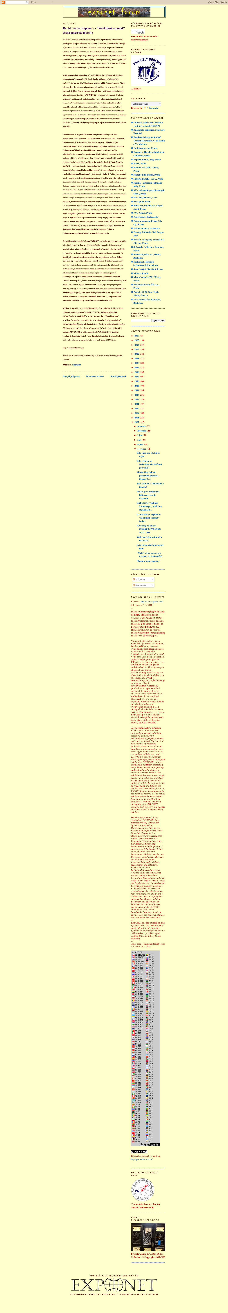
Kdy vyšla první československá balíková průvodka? (149, 464)
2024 (137, 344)
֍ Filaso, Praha (138, 163)
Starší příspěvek (118, 376)
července (142, 448)
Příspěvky (140, 579)
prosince (141, 426)
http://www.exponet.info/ (152, 601)
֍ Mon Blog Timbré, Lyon (144, 197)
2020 (137, 363)
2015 (137, 385)
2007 (137, 422)
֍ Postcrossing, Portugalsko (144, 216)
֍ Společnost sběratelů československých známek (144, 263)
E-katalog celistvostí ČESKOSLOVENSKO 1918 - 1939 (149, 529)
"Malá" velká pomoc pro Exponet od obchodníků (149, 554)
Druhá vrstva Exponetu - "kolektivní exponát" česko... (149, 518)
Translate (153, 108)
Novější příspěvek (71, 376)
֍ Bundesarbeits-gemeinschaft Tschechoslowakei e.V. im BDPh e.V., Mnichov (148, 141)
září (139, 439)
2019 (137, 367)
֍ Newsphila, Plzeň (140, 201)
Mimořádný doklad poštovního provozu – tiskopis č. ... (148, 476)
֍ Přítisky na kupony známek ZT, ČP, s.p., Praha (147, 241)
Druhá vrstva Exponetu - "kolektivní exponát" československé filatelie (94, 30)
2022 (137, 353)
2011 (137, 403)
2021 (137, 358)
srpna (140, 444)
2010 (137, 408)
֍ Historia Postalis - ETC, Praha (147, 178)
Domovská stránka (95, 376)
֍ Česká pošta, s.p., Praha (144, 148)
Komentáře (140, 585)
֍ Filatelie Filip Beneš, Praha (145, 174)
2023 (137, 349)
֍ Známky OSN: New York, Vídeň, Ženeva (145, 293)
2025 (137, 340)
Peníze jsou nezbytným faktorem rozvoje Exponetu (148, 495)
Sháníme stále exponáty (148, 561)
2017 (137, 376)
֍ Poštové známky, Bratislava (145, 228)
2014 (137, 390)
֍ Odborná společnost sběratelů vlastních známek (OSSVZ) (147, 124)
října (140, 435)
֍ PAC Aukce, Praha (141, 212)
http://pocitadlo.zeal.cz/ (142, 1159)
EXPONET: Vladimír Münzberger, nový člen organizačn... (149, 506)
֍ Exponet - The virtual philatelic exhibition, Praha (147, 153)
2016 (137, 381)
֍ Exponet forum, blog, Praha (146, 159)
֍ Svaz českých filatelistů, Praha (147, 269)
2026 (137, 335)
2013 (137, 394)
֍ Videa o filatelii (139, 273)
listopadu (142, 430)
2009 (137, 413)
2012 (137, 399)
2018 (137, 372)
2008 (137, 417)
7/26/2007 (76, 365)
